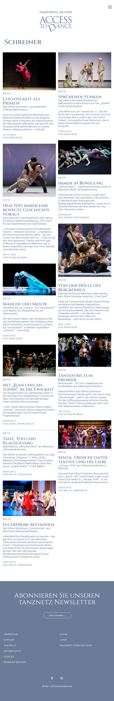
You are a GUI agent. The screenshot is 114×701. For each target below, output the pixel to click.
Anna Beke (15, 138)
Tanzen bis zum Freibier (75, 378)
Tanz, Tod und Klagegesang (19, 441)
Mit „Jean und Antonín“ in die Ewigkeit (28, 387)
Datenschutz (12, 651)
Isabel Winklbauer (21, 424)
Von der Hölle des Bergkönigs (79, 288)
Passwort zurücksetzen (76, 646)
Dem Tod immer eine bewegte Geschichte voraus (26, 210)
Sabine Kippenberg (77, 218)
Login (63, 640)
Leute (7, 200)
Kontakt (9, 640)
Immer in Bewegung (80, 183)
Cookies (9, 657)
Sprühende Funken (80, 97)
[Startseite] (56, 21)
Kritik (7, 93)
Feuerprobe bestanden (28, 525)
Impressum (11, 634)
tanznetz (10, 646)
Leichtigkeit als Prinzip (21, 101)
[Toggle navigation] (110, 7)
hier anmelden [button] (57, 615)
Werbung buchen (15, 662)
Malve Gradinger (75, 490)
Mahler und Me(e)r (25, 304)
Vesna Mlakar (18, 258)
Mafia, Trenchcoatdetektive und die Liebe (84, 460)
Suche (64, 634)
